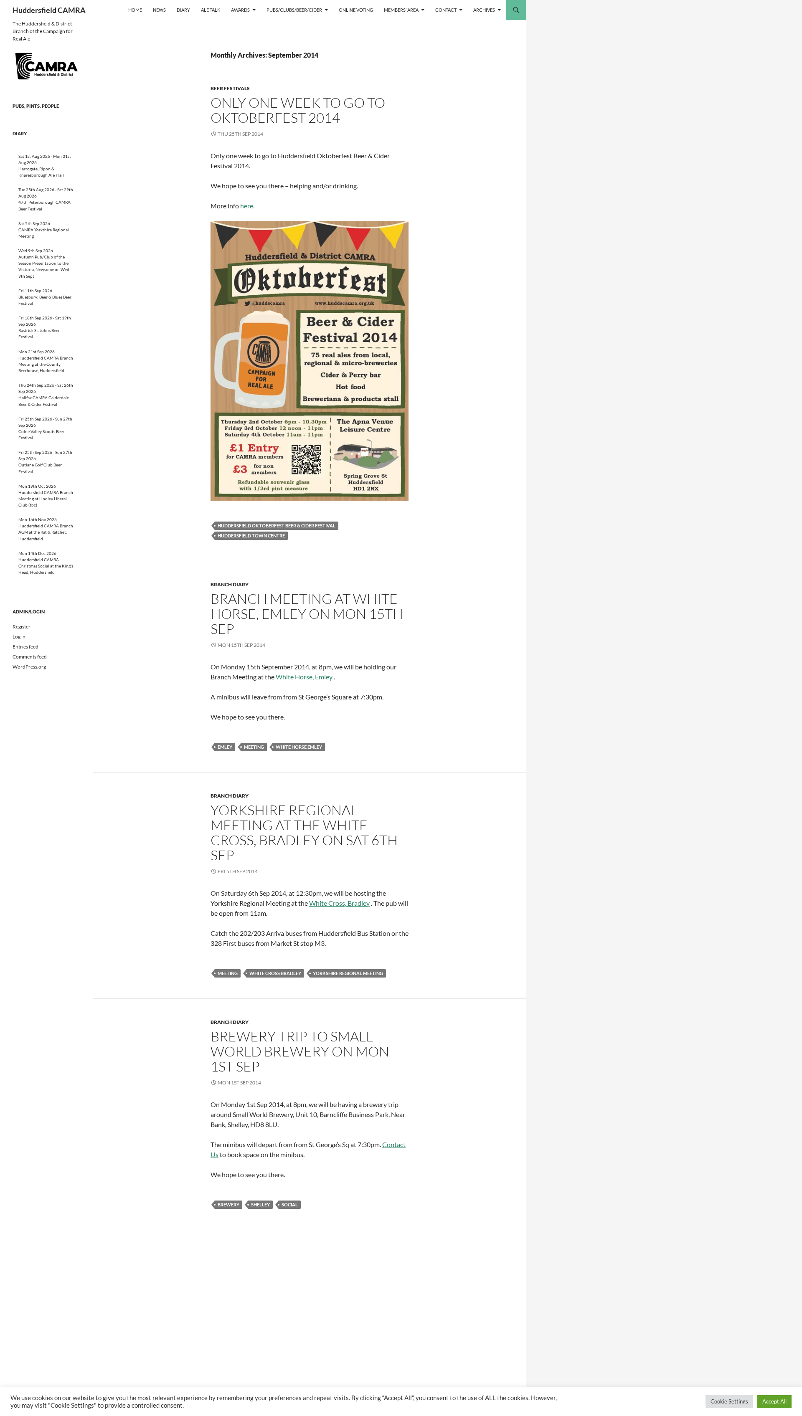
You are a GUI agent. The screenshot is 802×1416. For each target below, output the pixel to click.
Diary (183, 10)
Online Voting (356, 10)
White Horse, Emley (304, 677)
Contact (446, 10)
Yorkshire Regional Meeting (348, 973)
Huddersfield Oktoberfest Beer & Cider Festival (276, 525)
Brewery (228, 1204)
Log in (19, 636)
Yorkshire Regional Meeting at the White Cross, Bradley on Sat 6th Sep (304, 832)
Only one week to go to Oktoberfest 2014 (298, 110)
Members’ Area (401, 10)
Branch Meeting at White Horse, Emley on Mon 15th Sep (307, 613)
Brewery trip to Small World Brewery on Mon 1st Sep (300, 1051)
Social (290, 1204)
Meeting (254, 747)
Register (21, 626)
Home (135, 10)
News (159, 10)
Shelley (260, 1204)
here (246, 206)
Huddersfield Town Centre (251, 535)
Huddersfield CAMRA (49, 10)
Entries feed (25, 646)
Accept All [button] (774, 1401)
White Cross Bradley (275, 973)
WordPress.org (29, 667)
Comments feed (30, 657)
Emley (225, 747)
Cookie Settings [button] (729, 1401)
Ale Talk (210, 10)
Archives (484, 10)
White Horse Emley (299, 747)
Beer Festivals (230, 88)
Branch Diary (230, 584)
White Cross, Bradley (339, 903)
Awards (240, 10)
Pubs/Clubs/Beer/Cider (294, 10)
